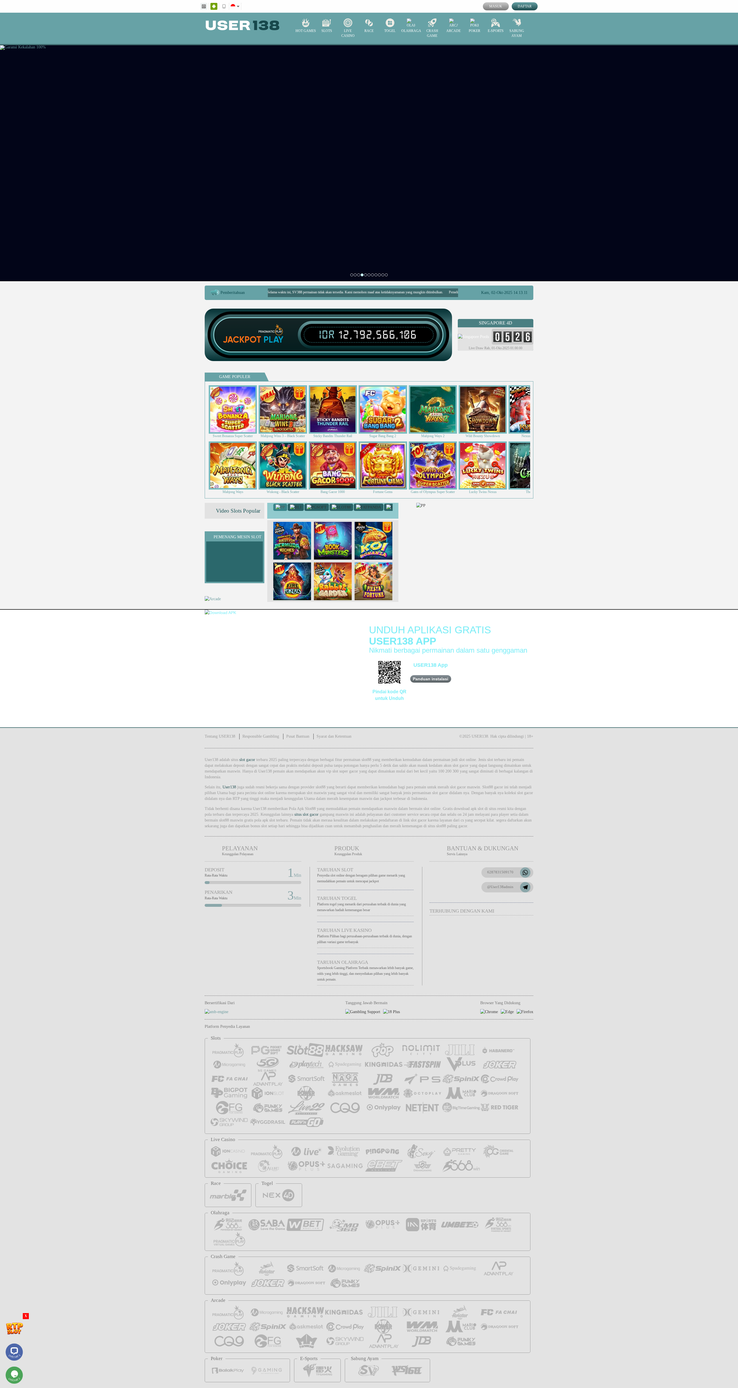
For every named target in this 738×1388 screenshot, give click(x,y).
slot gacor (247, 760)
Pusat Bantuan (297, 736)
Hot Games (305, 31)
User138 (229, 787)
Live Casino (348, 33)
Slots (326, 31)
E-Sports (496, 31)
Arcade (453, 31)
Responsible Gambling (260, 736)
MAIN (236, 409)
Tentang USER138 (220, 736)
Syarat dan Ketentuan (334, 736)
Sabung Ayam (516, 33)
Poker (474, 31)
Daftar (525, 6)
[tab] (280, 507)
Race (369, 31)
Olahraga (411, 31)
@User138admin (500, 887)
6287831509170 (500, 872)
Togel (390, 31)
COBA (295, 535)
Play (273, 339)
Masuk (495, 6)
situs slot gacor (306, 814)
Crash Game (432, 33)
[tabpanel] (369, 163)
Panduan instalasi (430, 679)
